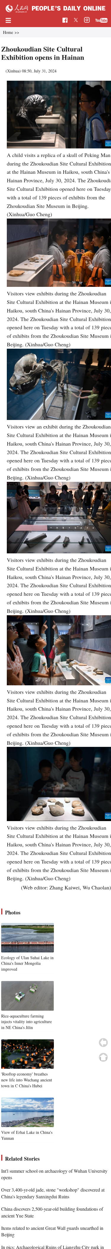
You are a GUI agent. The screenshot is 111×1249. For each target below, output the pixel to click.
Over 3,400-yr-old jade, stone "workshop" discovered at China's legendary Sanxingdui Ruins (52, 1193)
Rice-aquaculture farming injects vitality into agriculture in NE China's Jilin (26, 1021)
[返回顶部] (103, 1057)
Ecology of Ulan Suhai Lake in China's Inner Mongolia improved (27, 963)
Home (8, 32)
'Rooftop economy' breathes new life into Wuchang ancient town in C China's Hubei (26, 1079)
